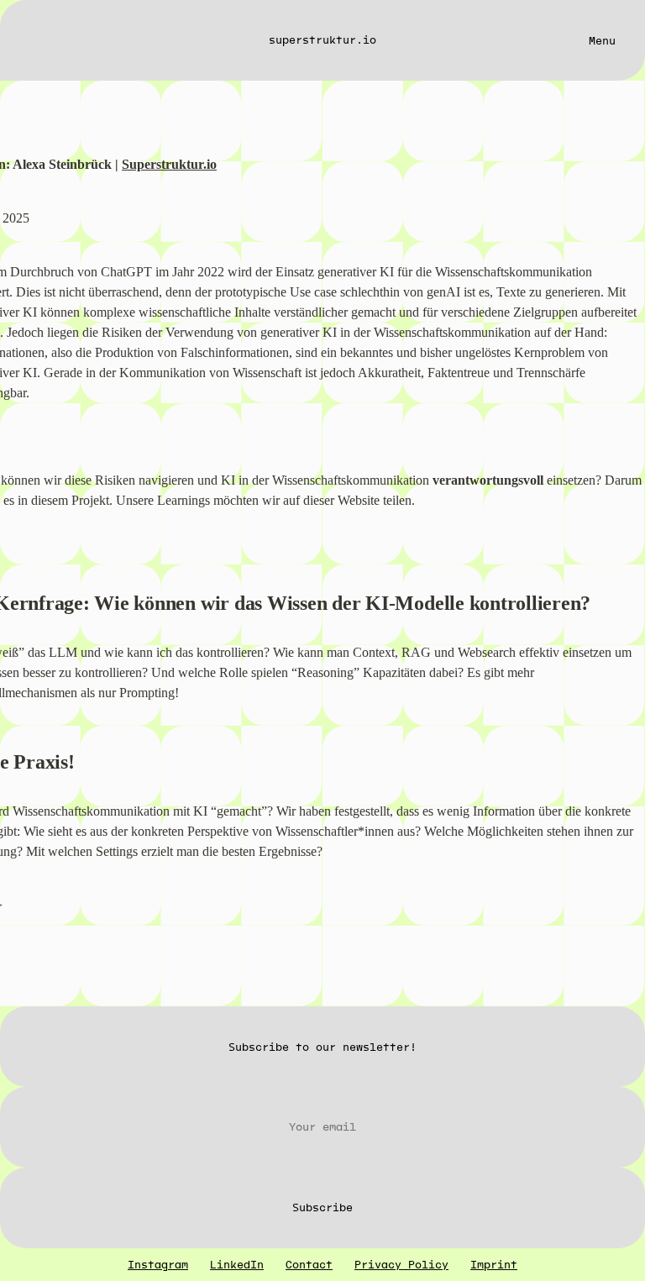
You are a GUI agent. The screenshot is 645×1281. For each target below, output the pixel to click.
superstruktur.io (322, 39)
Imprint (493, 1264)
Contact (309, 1264)
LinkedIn (237, 1264)
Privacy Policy (401, 1264)
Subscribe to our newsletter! (322, 1047)
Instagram (158, 1264)
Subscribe (322, 1207)
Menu (602, 40)
